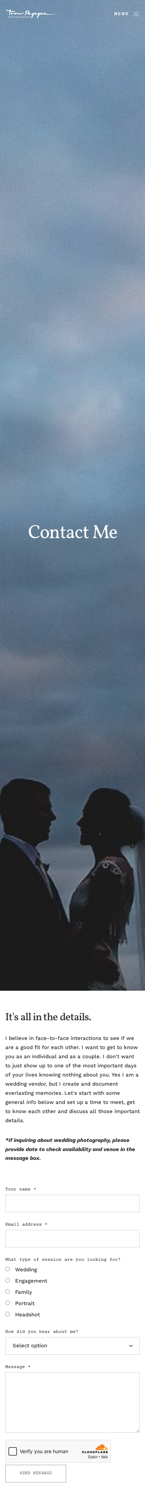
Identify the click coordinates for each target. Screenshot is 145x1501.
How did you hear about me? (41, 1331)
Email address (26, 1224)
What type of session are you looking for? (63, 1259)
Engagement (31, 1281)
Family (23, 1292)
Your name (20, 1189)
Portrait (24, 1303)
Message (18, 1367)
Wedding (26, 1269)
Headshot (27, 1314)
